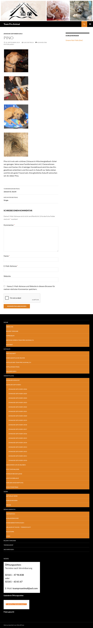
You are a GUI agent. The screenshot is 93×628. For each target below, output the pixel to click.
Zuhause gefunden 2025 (17, 393)
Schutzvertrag (12, 487)
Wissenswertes (9, 509)
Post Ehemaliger (12, 469)
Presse (8, 505)
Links (8, 536)
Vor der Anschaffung (14, 483)
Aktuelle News (11, 496)
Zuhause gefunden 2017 (17, 429)
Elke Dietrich (28, 42)
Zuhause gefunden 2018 (17, 425)
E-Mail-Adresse (11, 266)
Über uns (9, 327)
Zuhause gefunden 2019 (17, 420)
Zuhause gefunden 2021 (17, 411)
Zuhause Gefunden (13, 385)
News (6, 491)
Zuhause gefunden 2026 (17, 389)
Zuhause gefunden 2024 (17, 398)
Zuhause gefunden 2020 (17, 416)
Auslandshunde (12, 518)
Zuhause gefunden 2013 (13, 34)
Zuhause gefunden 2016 (17, 434)
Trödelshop (8, 545)
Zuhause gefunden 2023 (17, 402)
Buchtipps (10, 532)
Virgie (11, 198)
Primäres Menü (90, 24)
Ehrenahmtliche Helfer (15, 358)
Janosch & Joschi (12, 190)
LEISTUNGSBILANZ (12, 478)
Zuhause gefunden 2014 (17, 442)
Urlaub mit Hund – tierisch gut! (18, 527)
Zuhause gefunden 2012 (17, 451)
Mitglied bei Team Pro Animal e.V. (18, 362)
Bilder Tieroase (12, 331)
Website (7, 276)
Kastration (10, 514)
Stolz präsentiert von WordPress (14, 625)
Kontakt (9, 344)
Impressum (10, 336)
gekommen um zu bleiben (16, 465)
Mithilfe (7, 349)
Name (7, 256)
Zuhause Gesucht (13, 380)
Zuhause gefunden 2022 (17, 407)
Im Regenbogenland (14, 474)
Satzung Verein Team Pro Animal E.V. (20, 340)
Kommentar (9, 225)
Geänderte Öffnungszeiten (13, 595)
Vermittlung (9, 376)
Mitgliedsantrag (12, 367)
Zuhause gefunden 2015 (17, 438)
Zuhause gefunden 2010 (17, 460)
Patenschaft (11, 353)
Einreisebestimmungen (15, 523)
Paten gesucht (9, 612)
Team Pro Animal (12, 24)
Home (6, 322)
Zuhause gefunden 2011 (17, 456)
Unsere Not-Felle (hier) (74, 40)
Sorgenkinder (11, 500)
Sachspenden (9, 549)
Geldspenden (11, 371)
